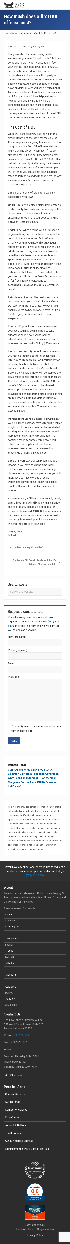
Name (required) (17, 636)
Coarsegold (12, 926)
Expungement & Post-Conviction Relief (28, 1148)
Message (13, 676)
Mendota (10, 974)
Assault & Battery (15, 1125)
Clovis (9, 914)
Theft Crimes (13, 1133)
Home (7, 33)
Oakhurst (10, 986)
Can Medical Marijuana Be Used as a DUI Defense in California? (32, 782)
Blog (13, 33)
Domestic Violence (16, 1109)
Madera (9, 962)
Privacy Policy (35, 1235)
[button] (63, 5)
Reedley (10, 998)
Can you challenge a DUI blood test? (30, 769)
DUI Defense (12, 1101)
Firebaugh (11, 938)
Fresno (9, 950)
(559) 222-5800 (35, 875)
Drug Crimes (12, 1117)
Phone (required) (17, 650)
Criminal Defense (15, 1094)
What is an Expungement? (23, 778)
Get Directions (13, 1075)
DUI (14, 535)
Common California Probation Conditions (33, 773)
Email (11, 663)
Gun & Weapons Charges (19, 1140)
